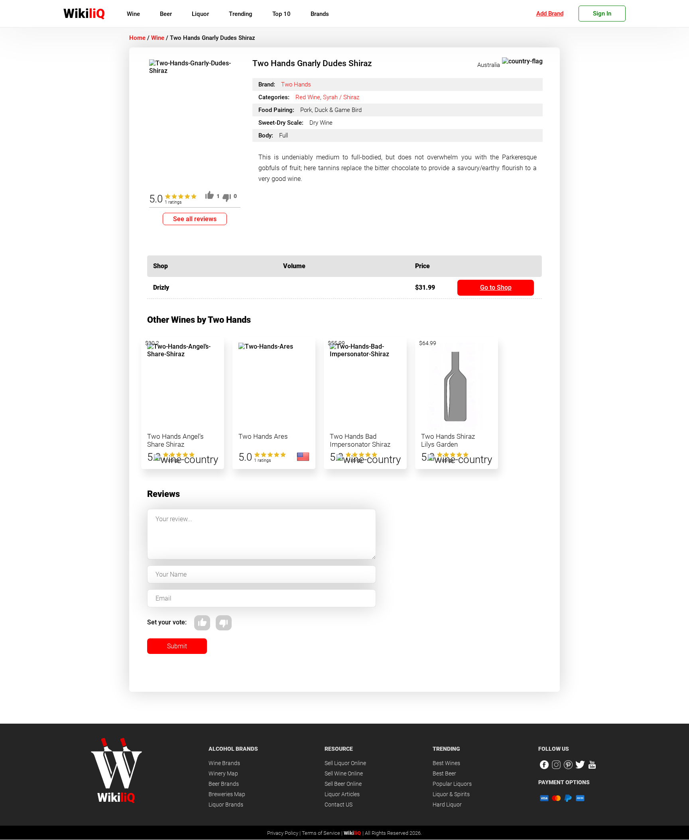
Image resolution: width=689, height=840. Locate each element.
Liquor (200, 14)
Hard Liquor (447, 804)
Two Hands (296, 84)
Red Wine (307, 97)
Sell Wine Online (344, 773)
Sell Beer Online (343, 784)
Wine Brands (224, 763)
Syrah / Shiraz (341, 97)
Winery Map (223, 773)
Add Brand (549, 13)
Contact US (338, 804)
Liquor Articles (342, 794)
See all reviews (195, 219)
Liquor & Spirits (451, 794)
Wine (133, 14)
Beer (166, 14)
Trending (240, 14)
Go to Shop (496, 287)
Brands (320, 14)
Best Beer (444, 773)
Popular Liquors (452, 784)
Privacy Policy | (284, 833)
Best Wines (446, 763)
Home (137, 37)
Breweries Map (227, 794)
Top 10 (281, 14)
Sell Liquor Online (345, 763)
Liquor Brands (226, 804)
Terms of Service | (323, 833)
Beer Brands (224, 784)
